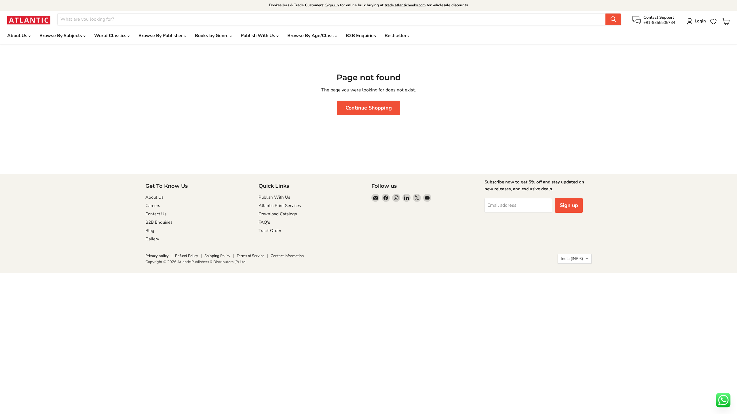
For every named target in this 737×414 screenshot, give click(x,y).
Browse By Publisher (161, 35)
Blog (149, 230)
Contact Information (287, 255)
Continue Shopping (368, 107)
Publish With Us (258, 35)
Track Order (270, 230)
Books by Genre (212, 35)
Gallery (152, 239)
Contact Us (155, 214)
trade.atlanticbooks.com (405, 5)
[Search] (613, 19)
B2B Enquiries (361, 35)
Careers (152, 205)
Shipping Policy (217, 255)
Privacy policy (157, 255)
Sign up (332, 5)
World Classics (111, 35)
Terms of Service (250, 255)
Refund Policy (186, 255)
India (572, 258)
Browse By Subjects (61, 35)
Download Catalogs (278, 214)
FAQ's (264, 222)
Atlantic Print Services (280, 205)
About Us (18, 35)
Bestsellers (397, 35)
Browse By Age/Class (311, 35)
